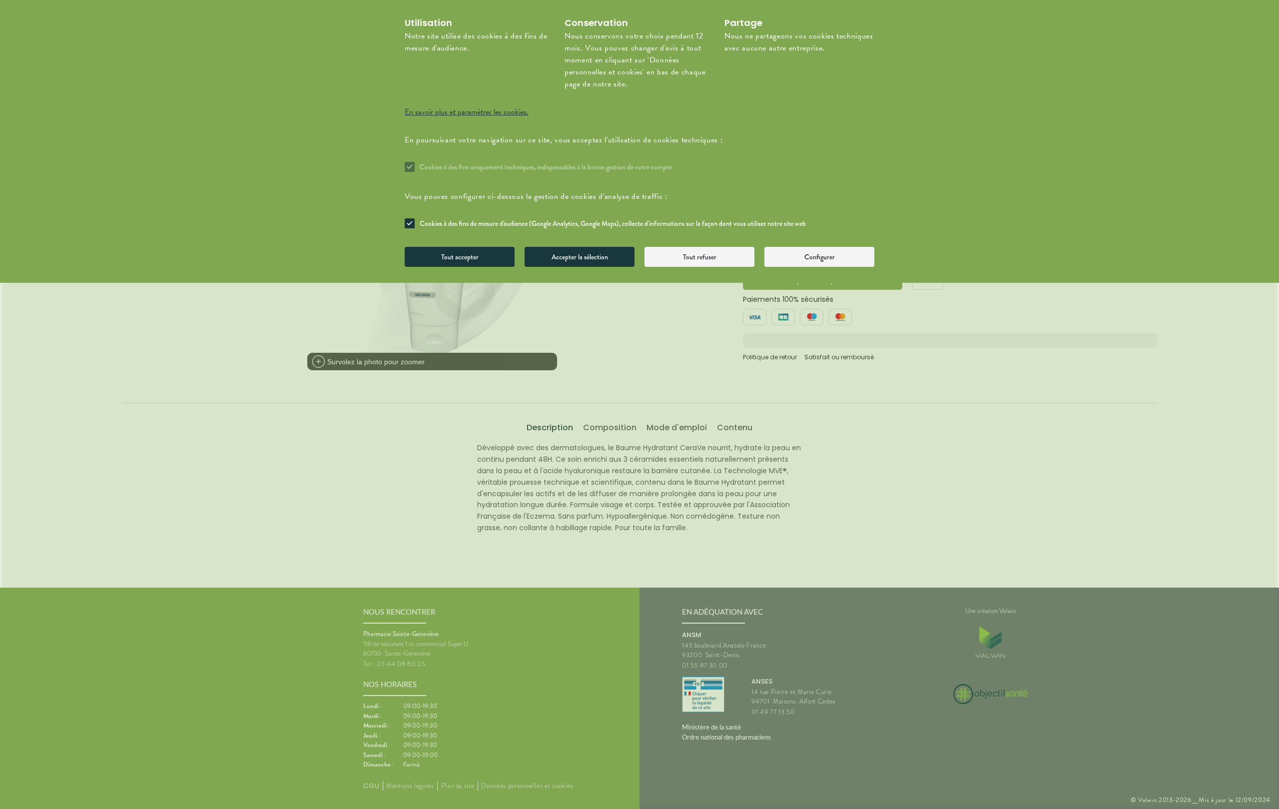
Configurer (819, 257)
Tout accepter (460, 257)
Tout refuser (699, 257)
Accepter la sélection (580, 257)
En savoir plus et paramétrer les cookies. (467, 112)
